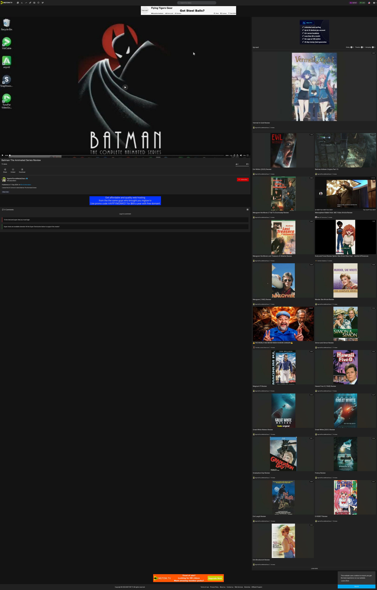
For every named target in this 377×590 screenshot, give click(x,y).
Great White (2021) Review (325, 430)
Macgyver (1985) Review (262, 299)
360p (244, 155)
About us (222, 587)
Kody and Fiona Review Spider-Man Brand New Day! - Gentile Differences (341, 256)
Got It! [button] (357, 586)
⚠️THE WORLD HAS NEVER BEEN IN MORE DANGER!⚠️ (273, 343)
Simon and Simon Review (324, 343)
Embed (13, 172)
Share (5, 172)
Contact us (230, 587)
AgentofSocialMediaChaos (16, 178)
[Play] (3, 155)
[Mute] (241, 155)
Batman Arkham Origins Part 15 (326, 169)
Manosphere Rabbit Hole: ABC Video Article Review (333, 213)
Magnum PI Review (260, 386)
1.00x (231, 155)
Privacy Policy (214, 587)
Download (22, 172)
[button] (369, 3)
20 (237, 155)
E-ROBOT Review (321, 516)
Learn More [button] (345, 580)
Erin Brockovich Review (261, 560)
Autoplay (368, 47)
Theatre (357, 47)
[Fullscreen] (248, 155)
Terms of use (205, 587)
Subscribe (243, 179)
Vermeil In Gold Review (261, 123)
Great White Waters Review (263, 430)
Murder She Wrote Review (324, 299)
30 (234, 155)
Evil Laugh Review (259, 516)
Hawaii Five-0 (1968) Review (325, 386)
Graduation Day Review (261, 473)
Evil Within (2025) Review (262, 169)
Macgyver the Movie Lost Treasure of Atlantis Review (272, 256)
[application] (125, 87)
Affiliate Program (257, 587)
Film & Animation (26, 184)
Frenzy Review (320, 473)
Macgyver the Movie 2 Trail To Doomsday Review (271, 213)
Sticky (348, 47)
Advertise (247, 587)
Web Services (239, 587)
